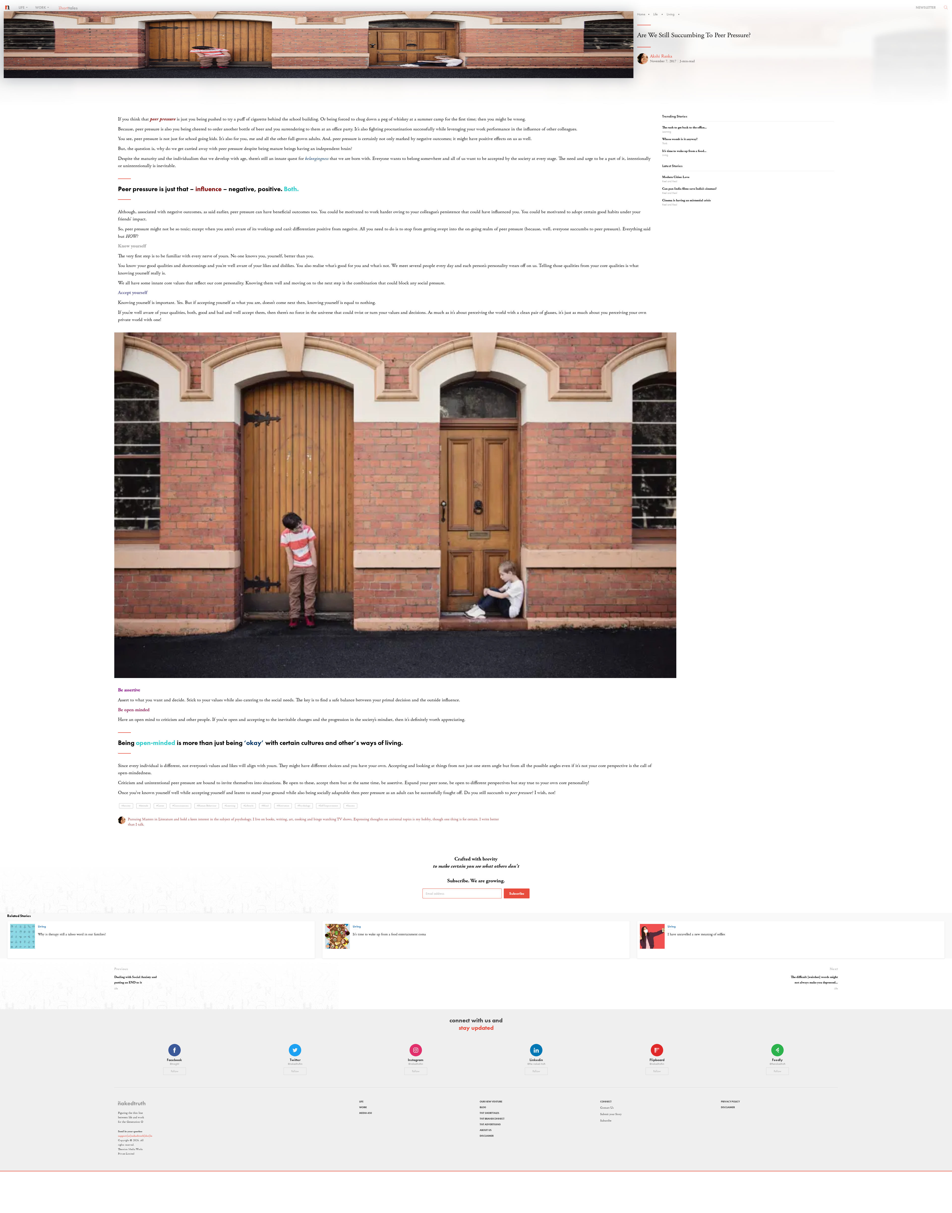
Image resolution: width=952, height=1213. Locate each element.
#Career (160, 805)
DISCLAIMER (487, 1135)
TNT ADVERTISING (490, 1124)
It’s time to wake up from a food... (684, 151)
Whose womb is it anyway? (679, 139)
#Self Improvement (328, 805)
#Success (350, 805)
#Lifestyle (248, 805)
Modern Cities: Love (675, 177)
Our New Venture (491, 1101)
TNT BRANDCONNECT (492, 1118)
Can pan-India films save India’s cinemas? (689, 189)
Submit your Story (611, 1114)
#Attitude (143, 805)
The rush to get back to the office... (684, 127)
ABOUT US (486, 1130)
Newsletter (926, 7)
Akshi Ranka (661, 56)
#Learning (230, 805)
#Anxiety (126, 805)
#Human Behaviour (206, 805)
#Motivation (283, 805)
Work (41, 7)
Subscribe (516, 893)
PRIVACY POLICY (730, 1101)
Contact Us (607, 1108)
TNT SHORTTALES (489, 1113)
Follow (174, 1071)
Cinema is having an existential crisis (686, 200)
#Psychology (304, 805)
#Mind (265, 805)
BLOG (483, 1107)
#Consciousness (180, 805)
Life (22, 7)
